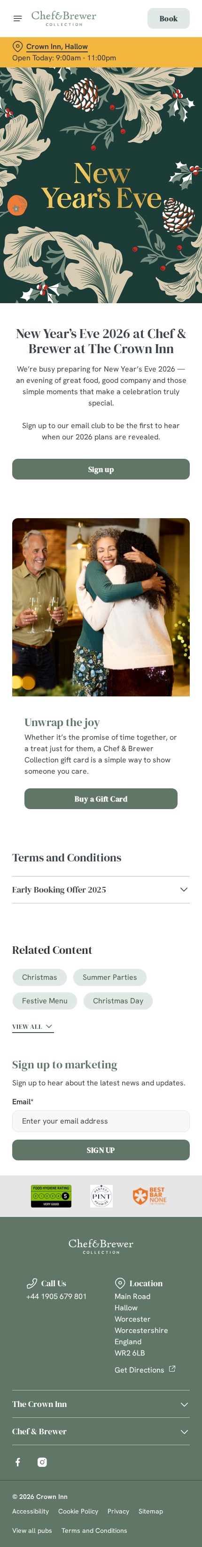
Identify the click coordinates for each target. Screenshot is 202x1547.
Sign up (101, 469)
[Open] (17, 18)
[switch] (177, 784)
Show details (151, 881)
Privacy (118, 1511)
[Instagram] (42, 1462)
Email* (22, 1102)
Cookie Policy (78, 1511)
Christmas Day (118, 1001)
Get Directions (139, 1370)
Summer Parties (110, 977)
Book (169, 18)
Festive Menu (45, 1001)
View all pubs (32, 1530)
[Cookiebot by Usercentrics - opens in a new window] (150, 597)
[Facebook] (17, 1462)
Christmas (39, 977)
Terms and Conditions (94, 1530)
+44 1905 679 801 (56, 1296)
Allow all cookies (101, 911)
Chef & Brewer (39, 1431)
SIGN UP (101, 1150)
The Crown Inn (39, 1404)
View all (27, 1026)
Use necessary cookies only (101, 942)
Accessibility (30, 1511)
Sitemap (151, 1511)
